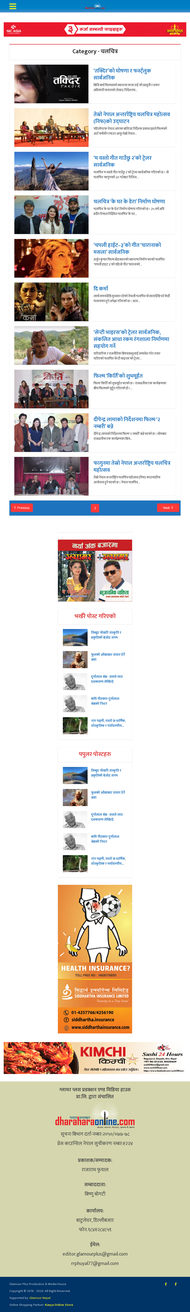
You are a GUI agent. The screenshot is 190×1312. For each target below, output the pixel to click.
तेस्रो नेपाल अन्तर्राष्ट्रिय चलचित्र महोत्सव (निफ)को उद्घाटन (132, 118)
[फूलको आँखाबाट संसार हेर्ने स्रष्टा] (77, 659)
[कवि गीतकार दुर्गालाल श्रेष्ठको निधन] (77, 703)
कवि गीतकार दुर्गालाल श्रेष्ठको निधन (105, 701)
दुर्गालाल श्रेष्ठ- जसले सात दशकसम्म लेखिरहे (107, 679)
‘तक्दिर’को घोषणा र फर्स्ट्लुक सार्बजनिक (122, 74)
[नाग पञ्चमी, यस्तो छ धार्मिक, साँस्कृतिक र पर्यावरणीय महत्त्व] (77, 725)
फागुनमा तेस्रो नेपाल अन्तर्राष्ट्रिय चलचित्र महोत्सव (132, 467)
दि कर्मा (101, 288)
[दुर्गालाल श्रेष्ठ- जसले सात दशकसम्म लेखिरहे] (77, 681)
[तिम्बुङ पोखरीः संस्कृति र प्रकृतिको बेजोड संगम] (77, 637)
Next (166, 508)
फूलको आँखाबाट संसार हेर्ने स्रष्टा (108, 657)
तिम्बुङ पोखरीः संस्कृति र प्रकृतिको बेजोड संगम (106, 635)
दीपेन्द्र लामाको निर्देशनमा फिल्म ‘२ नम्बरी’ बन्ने (127, 423)
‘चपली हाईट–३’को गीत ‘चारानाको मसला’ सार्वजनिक (127, 249)
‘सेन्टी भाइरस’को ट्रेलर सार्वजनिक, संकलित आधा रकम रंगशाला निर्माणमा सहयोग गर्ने (131, 339)
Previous (23, 508)
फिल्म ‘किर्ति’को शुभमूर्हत (118, 376)
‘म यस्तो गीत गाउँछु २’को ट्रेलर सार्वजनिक (123, 162)
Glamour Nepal (39, 1298)
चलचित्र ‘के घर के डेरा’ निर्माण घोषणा (129, 201)
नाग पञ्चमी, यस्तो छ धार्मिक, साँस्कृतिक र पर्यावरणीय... (108, 723)
